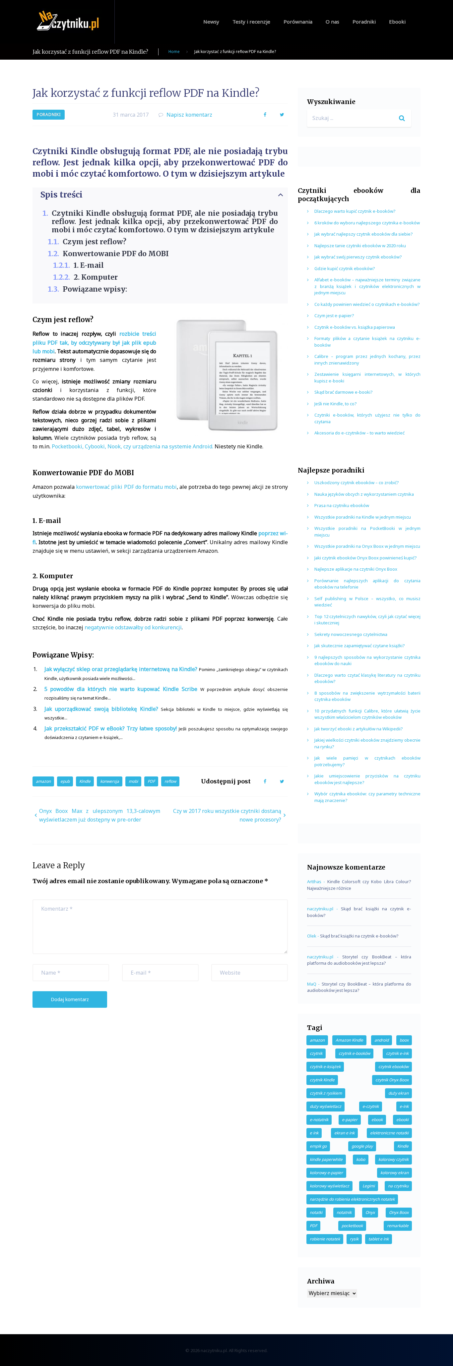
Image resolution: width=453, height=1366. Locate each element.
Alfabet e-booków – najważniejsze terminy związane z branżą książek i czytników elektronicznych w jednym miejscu (367, 286)
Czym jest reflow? (94, 242)
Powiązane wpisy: (95, 289)
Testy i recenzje (251, 21)
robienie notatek (325, 1239)
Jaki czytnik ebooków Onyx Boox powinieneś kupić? (365, 558)
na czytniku (398, 1186)
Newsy (211, 21)
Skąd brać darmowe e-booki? (343, 392)
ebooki (402, 1119)
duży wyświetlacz (325, 1106)
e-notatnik (319, 1119)
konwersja (109, 781)
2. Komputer (96, 277)
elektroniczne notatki (389, 1133)
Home (174, 51)
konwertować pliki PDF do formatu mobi (126, 486)
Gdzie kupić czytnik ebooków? (344, 268)
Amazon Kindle (349, 1040)
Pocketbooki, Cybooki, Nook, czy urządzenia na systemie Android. (132, 446)
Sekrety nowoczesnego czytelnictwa (350, 634)
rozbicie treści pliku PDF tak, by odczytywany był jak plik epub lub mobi (94, 342)
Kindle (85, 781)
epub (65, 781)
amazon (43, 781)
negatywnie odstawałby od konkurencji (133, 627)
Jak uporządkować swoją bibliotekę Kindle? (101, 708)
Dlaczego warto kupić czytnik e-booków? (355, 211)
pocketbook (352, 1225)
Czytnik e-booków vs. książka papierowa (354, 327)
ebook (377, 1119)
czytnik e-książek (325, 1066)
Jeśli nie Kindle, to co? (335, 404)
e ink (314, 1133)
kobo (360, 1159)
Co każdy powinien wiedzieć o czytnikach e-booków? (367, 304)
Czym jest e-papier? (334, 315)
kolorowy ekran (394, 1172)
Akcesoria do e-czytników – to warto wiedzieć (359, 433)
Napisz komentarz (189, 114)
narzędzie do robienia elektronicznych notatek (352, 1199)
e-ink (404, 1106)
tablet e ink (378, 1239)
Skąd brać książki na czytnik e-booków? (359, 936)
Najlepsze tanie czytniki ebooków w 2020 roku (360, 246)
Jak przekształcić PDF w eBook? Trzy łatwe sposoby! (110, 728)
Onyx (370, 1212)
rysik (354, 1239)
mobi (133, 781)
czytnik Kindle (322, 1080)
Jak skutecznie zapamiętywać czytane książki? (359, 646)
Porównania (298, 21)
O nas (332, 21)
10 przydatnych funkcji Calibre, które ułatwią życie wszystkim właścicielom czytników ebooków (367, 714)
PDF (151, 781)
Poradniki (364, 21)
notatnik (344, 1212)
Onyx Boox (399, 1212)
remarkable (398, 1225)
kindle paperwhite (326, 1159)
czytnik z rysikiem (326, 1093)
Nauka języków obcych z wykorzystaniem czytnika (364, 494)
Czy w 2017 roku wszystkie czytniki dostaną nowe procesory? (227, 815)
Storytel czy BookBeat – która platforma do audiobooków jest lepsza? (359, 960)
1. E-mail (89, 265)
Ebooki (397, 21)
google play (362, 1146)
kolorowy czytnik (393, 1159)
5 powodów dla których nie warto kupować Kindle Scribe (120, 689)
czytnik (316, 1053)
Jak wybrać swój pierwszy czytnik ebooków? (358, 257)
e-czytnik (370, 1106)
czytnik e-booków (354, 1053)
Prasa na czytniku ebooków (341, 505)
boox (404, 1040)
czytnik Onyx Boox (392, 1080)
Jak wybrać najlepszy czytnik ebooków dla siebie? (363, 234)
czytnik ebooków (393, 1066)
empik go (318, 1146)
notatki (316, 1212)
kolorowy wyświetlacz (329, 1186)
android (381, 1040)
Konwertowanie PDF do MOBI (116, 254)
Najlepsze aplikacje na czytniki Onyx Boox (355, 569)
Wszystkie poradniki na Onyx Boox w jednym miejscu (367, 546)
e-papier (349, 1119)
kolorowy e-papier (326, 1172)
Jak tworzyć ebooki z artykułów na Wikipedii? (358, 729)
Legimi (368, 1186)
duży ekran (398, 1093)
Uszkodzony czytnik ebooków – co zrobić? (356, 482)
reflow (170, 781)
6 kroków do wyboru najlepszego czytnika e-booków (367, 223)
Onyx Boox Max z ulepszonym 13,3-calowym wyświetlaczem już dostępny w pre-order (99, 815)
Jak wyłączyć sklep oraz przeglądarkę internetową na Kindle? (121, 669)
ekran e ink (344, 1133)
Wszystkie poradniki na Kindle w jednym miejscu (362, 517)
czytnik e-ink (397, 1053)
